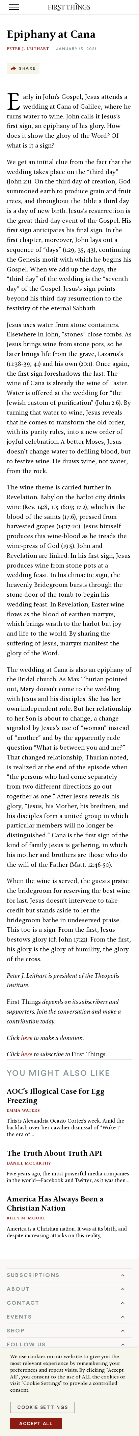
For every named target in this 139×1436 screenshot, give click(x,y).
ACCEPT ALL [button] (36, 1423)
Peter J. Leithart (28, 48)
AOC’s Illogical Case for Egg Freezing (56, 1095)
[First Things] (69, 7)
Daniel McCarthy (29, 1163)
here (26, 1038)
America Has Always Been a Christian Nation (55, 1203)
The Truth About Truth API (54, 1153)
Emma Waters (23, 1110)
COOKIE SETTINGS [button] (42, 1407)
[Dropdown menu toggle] (69, 1275)
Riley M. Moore (26, 1217)
